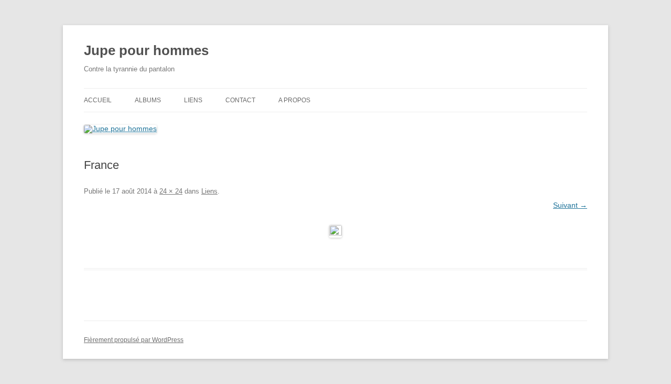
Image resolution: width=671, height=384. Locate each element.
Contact (240, 100)
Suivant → (570, 205)
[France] (335, 231)
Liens (193, 100)
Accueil (98, 100)
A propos (294, 100)
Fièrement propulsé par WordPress (133, 340)
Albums (148, 100)
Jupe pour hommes (146, 50)
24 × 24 (170, 191)
